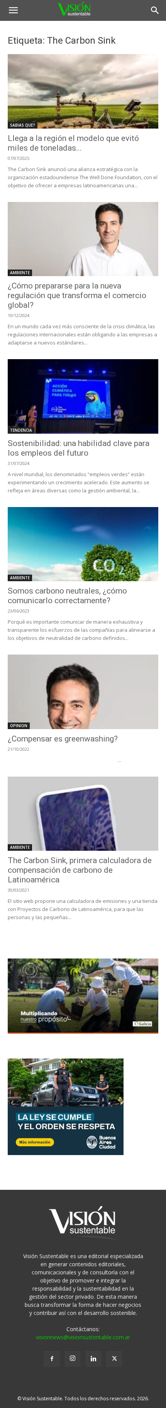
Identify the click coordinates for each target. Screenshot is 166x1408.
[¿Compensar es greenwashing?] (83, 692)
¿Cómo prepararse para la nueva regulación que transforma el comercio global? (77, 295)
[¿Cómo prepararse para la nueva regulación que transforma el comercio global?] (83, 239)
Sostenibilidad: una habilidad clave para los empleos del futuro (78, 448)
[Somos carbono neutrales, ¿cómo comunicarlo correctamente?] (83, 544)
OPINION (18, 725)
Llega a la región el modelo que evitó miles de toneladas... (73, 143)
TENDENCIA (21, 430)
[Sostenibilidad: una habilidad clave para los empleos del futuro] (83, 396)
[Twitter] (114, 1359)
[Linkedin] (93, 1359)
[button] (13, 10)
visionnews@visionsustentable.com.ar (83, 1337)
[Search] (155, 10)
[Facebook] (51, 1359)
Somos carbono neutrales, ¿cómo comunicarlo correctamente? (67, 595)
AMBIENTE (20, 272)
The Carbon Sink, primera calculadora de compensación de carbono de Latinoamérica (80, 870)
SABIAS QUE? (22, 125)
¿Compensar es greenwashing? (63, 738)
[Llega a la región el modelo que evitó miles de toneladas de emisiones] (83, 91)
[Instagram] (72, 1359)
